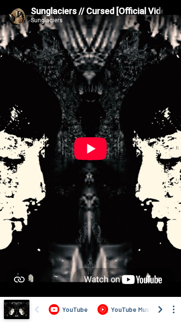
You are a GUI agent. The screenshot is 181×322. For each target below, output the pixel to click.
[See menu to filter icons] (173, 309)
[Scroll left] (36, 309)
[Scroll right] (160, 309)
